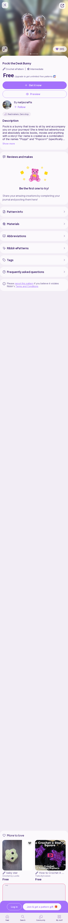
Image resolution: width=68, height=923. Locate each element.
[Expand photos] (5, 49)
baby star (12, 872)
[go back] (5, 5)
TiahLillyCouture (42, 876)
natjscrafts (25, 102)
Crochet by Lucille (11, 876)
